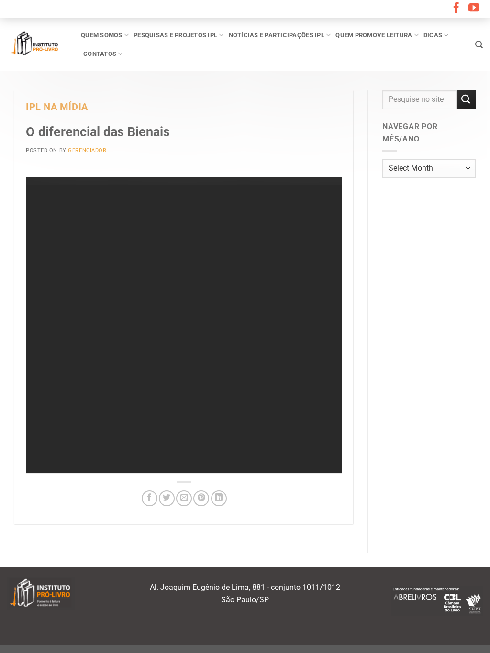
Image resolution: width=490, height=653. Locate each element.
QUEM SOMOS (101, 35)
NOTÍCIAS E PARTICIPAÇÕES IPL (276, 35)
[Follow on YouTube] (473, 8)
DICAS (432, 35)
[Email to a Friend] (184, 498)
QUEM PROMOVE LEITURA (373, 35)
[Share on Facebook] (149, 498)
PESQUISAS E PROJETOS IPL (175, 35)
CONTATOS (99, 53)
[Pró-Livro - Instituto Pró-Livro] (37, 44)
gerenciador (87, 150)
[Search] (479, 44)
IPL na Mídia (57, 107)
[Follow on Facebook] (456, 8)
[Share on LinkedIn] (219, 498)
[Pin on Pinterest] (201, 498)
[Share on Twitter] (167, 498)
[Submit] (466, 99)
